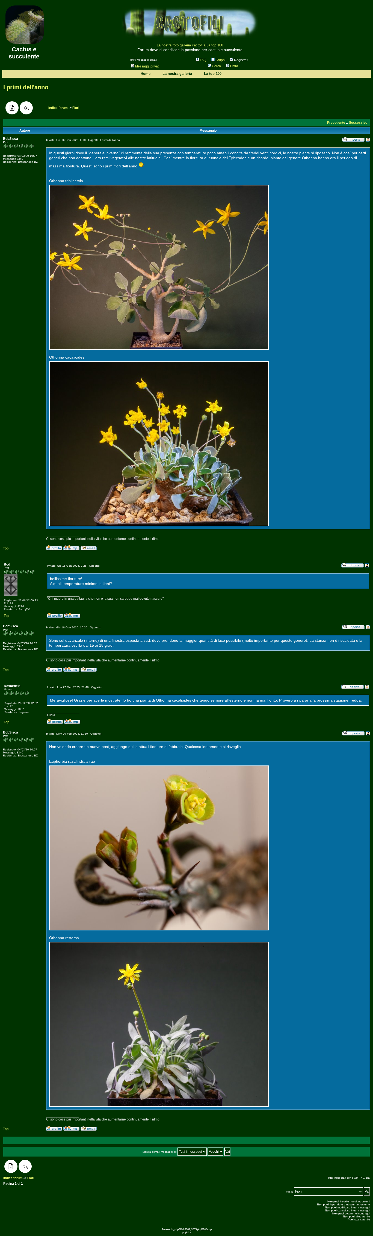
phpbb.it (186, 1232)
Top (5, 548)
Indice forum (58, 108)
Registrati (240, 60)
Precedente (336, 123)
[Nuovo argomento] (12, 107)
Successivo (358, 123)
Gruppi (220, 60)
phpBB (178, 1229)
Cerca (216, 66)
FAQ (203, 60)
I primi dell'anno (25, 87)
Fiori (75, 108)
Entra (234, 66)
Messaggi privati (147, 66)
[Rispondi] (26, 107)
